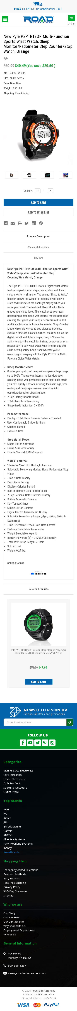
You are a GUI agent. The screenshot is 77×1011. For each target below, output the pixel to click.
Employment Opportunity (19, 930)
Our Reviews (11, 917)
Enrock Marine (12, 826)
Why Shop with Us (14, 926)
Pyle (6, 809)
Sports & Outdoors (15, 787)
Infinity (7, 848)
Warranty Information (38, 247)
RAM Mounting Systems (18, 843)
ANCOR (8, 835)
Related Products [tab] (39, 589)
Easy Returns (11, 878)
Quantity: (28, 190)
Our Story (9, 913)
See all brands (11, 852)
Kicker (7, 818)
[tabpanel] (38, 643)
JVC (5, 813)
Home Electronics (14, 779)
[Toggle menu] (5, 19)
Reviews (38, 257)
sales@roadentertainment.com (27, 973)
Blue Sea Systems (14, 839)
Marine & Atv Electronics (18, 770)
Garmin (7, 830)
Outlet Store (11, 792)
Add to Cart (38, 681)
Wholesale (9, 934)
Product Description (38, 236)
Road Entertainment (43, 990)
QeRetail (51, 998)
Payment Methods (14, 874)
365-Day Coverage (15, 891)
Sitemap (8, 895)
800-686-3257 (17, 965)
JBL (5, 822)
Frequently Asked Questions (20, 870)
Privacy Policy (11, 887)
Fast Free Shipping (14, 882)
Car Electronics (12, 774)
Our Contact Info (13, 921)
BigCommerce (45, 994)
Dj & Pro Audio (12, 783)
